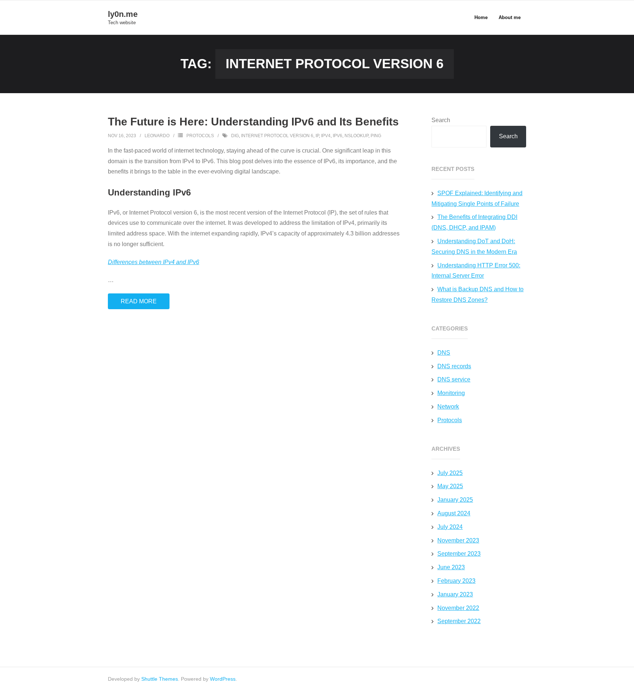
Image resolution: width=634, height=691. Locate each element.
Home (481, 17)
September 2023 (459, 554)
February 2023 (456, 581)
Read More (139, 301)
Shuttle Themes (159, 679)
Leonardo (157, 135)
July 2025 (450, 473)
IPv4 (326, 135)
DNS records (454, 366)
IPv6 (337, 135)
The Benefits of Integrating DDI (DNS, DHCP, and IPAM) (474, 222)
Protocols (200, 135)
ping (376, 135)
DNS (443, 353)
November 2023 (458, 540)
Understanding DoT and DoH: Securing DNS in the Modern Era (474, 246)
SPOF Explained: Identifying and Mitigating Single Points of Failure (476, 198)
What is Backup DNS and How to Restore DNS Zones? (477, 294)
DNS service (453, 379)
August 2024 (453, 513)
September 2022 (459, 621)
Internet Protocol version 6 (277, 135)
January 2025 (455, 500)
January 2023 (455, 594)
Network (448, 406)
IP (317, 135)
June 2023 (451, 567)
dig (235, 135)
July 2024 (450, 527)
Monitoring (451, 393)
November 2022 (458, 608)
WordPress (223, 679)
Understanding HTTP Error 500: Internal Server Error (475, 270)
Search (440, 120)
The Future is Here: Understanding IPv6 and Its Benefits (253, 122)
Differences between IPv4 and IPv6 (153, 262)
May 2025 (450, 486)
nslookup (356, 135)
